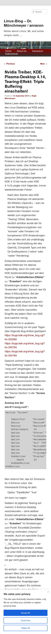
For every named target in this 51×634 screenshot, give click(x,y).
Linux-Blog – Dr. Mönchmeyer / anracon (23, 23)
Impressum (37, 51)
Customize (25, 620)
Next (43, 63)
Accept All (25, 612)
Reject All (25, 628)
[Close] (48, 591)
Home (8, 51)
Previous (9, 63)
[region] (25, 611)
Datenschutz (11, 53)
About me (21, 51)
